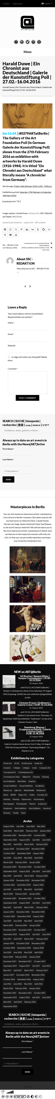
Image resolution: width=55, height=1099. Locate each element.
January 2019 (8, 943)
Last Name (8, 459)
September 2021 (10, 903)
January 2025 (8, 849)
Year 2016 (45, 250)
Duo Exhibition (9, 781)
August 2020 (38, 916)
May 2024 (28, 858)
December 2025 (9, 835)
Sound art (47, 808)
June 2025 (46, 840)
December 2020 (22, 912)
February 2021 (42, 907)
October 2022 (9, 885)
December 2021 (9, 898)
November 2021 (25, 898)
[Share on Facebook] (5, 229)
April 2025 (18, 844)
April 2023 (18, 876)
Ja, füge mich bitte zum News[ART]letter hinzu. (27, 359)
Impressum (17, 3)
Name (11, 322)
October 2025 (39, 835)
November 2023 (25, 867)
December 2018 (22, 943)
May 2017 (7, 970)
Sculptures (42, 804)
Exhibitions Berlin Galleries (36, 248)
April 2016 (38, 984)
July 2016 (7, 984)
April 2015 (18, 1002)
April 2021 (18, 907)
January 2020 (34, 925)
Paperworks (26, 799)
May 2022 (28, 889)
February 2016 (21, 988)
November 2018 (38, 943)
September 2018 (24, 948)
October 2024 (9, 853)
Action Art (7, 763)
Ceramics (7, 768)
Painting (46, 243)
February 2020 (21, 925)
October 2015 (39, 993)
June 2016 (17, 984)
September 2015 (10, 997)
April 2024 (38, 858)
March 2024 (8, 862)
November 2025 (25, 835)
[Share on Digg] (32, 229)
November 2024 (38, 849)
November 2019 (25, 930)
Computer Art (45, 768)
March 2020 (8, 925)
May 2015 (7, 1002)
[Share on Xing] (5, 234)
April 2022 (38, 889)
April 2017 (18, 970)
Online (32, 795)
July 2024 (7, 858)
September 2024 (24, 853)
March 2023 (29, 876)
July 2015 (36, 997)
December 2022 (22, 880)
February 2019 (42, 939)
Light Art (17, 790)
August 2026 (8, 826)
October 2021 (39, 898)
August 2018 (38, 948)
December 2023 (9, 867)
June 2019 (46, 934)
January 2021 (8, 912)
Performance (39, 799)
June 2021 (46, 903)
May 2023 (7, 876)
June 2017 (46, 966)
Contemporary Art (30, 243)
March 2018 (8, 957)
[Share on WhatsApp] (10, 229)
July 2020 (7, 921)
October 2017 (39, 961)
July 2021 (36, 903)
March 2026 (19, 831)
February (9, 248)
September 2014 (10, 1006)
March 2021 (29, 907)
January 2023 (8, 880)
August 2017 (24, 966)
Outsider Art (42, 795)
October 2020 (9, 916)
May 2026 (41, 826)
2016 (15, 248)
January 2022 (34, 894)
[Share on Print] (16, 234)
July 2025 (36, 840)
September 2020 (24, 916)
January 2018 (34, 957)
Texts (23, 813)
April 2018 (38, 952)
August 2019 (24, 934)
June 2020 (17, 921)
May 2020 (28, 921)
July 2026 (20, 826)
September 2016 (24, 979)
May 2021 (7, 907)
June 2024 (17, 858)
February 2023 (42, 876)
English (47, 3)
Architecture (27, 763)
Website (11, 345)
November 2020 (38, 912)
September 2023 (10, 871)
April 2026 (7, 831)
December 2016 (22, 975)
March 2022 (8, 894)
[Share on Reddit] (49, 229)
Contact (6, 3)
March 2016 (8, 988)
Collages (16, 768)
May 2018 (28, 952)
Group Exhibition (10, 786)
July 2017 (36, 966)
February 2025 (42, 844)
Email (11, 334)
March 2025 (29, 844)
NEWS (13, 795)
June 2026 (30, 826)
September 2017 (10, 966)
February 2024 (21, 862)
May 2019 (7, 939)
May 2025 (7, 844)
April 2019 (18, 939)
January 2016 (34, 988)
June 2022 (17, 889)
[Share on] (43, 229)
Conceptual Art (9, 772)
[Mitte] (24, 248)
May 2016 (28, 984)
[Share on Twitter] (16, 229)
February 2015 (30, 1002)
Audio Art (38, 763)
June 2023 (46, 871)
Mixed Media (29, 790)
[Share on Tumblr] (38, 229)
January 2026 (45, 831)
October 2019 (39, 930)
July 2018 (7, 952)
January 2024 (34, 862)
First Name (8, 449)
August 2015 (24, 997)
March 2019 (29, 939)
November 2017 (25, 961)
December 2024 (22, 849)
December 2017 (9, 961)
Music (5, 795)
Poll (47, 248)
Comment (13, 368)
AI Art (16, 763)
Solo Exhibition (44, 245)
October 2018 (9, 948)
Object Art (22, 795)
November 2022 (38, 880)
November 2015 (25, 993)
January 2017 (8, 975)
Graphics (32, 781)
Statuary (6, 813)
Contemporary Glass (11, 777)
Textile (15, 813)
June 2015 (46, 997)
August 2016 (38, 979)
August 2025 (24, 840)
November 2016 (38, 975)
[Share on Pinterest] (21, 229)
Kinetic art (7, 790)
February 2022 (21, 894)
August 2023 (24, 871)
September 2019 (10, 934)
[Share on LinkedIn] (27, 229)
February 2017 (42, 970)
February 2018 (21, 957)
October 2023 (39, 867)
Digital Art (26, 777)
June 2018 (17, 952)
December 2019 (9, 930)
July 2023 (36, 871)
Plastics (32, 804)
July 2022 (7, 889)
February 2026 (31, 831)
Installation (39, 786)
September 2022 (24, 885)
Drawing (40, 243)
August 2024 (38, 853)
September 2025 (10, 840)
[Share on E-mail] (10, 234)
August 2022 (38, 885)
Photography (8, 804)
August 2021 (24, 903)
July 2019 (36, 934)
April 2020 (38, 921)
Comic (34, 768)
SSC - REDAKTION (10, 245)
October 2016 (9, 979)
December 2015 (9, 993)
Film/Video (22, 781)
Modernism (40, 790)
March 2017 (29, 970)
